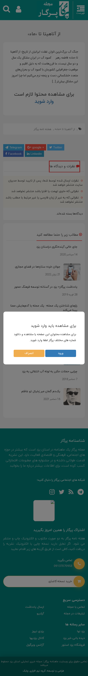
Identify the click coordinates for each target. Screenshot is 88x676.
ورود (60, 353)
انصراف (29, 353)
